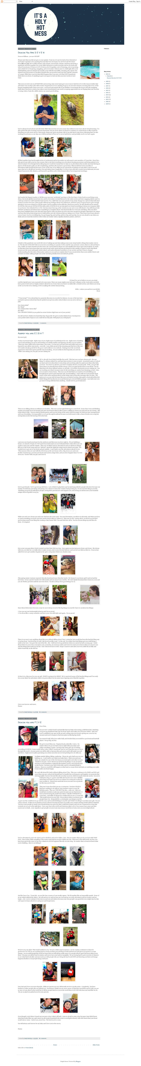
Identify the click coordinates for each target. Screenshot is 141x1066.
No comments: (43, 712)
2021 (107, 74)
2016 (107, 88)
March (109, 76)
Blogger (78, 1061)
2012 (107, 97)
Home (55, 1045)
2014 (107, 92)
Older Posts (96, 1045)
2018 (107, 83)
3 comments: (43, 323)
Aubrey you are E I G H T (31, 333)
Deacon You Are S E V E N (31, 52)
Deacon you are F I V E (30, 722)
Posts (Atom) (29, 1047)
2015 (107, 90)
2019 (107, 81)
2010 (107, 101)
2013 (107, 95)
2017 (107, 86)
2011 (107, 99)
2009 (107, 104)
